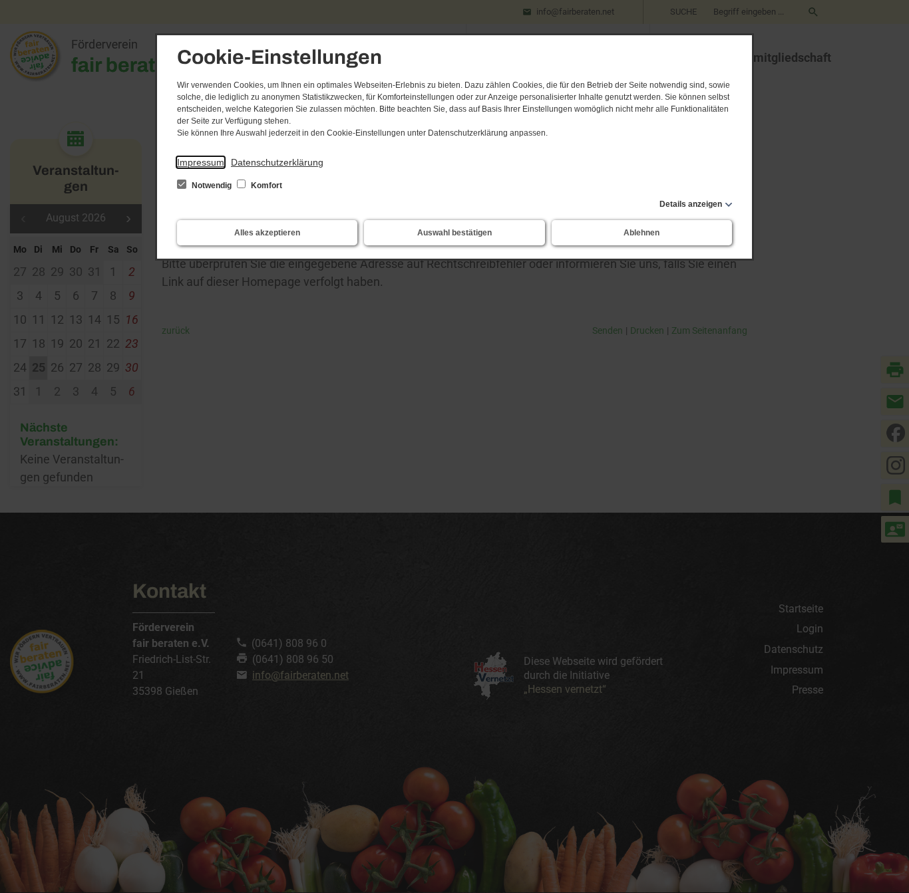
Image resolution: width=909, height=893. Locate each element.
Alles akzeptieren (267, 232)
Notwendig (212, 185)
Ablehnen (641, 232)
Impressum (200, 162)
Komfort (265, 185)
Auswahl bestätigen (454, 232)
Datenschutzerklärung (277, 162)
